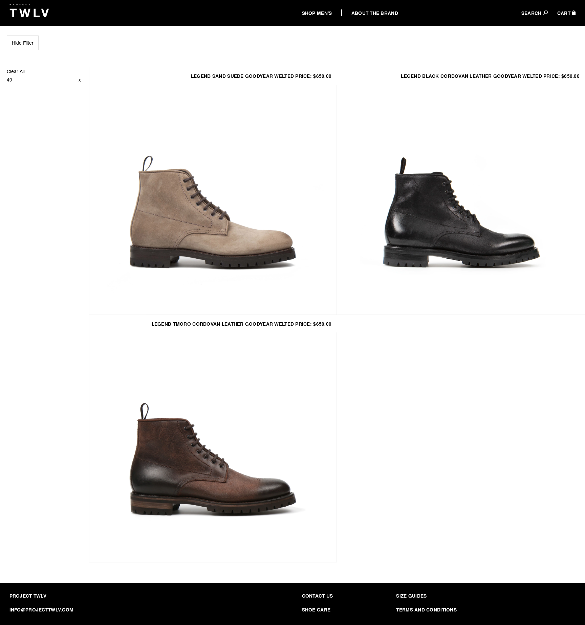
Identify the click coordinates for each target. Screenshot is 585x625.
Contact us (317, 595)
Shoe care (316, 609)
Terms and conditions (426, 609)
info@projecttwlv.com (41, 609)
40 (9, 79)
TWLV (29, 10)
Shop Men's (317, 12)
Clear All (16, 71)
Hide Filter (23, 42)
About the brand (374, 12)
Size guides (411, 595)
